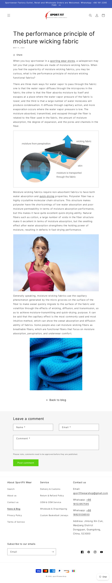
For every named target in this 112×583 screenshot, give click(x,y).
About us (11, 495)
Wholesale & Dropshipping (53, 509)
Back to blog (57, 399)
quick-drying (47, 196)
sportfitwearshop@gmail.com (90, 493)
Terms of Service (16, 522)
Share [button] (19, 55)
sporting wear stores (62, 60)
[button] (9, 15)
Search (11, 489)
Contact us (13, 502)
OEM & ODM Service (50, 502)
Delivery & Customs (50, 489)
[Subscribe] (52, 551)
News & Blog (13, 509)
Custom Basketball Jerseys (54, 515)
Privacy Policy (14, 515)
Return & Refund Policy (52, 495)
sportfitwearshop (59, 576)
